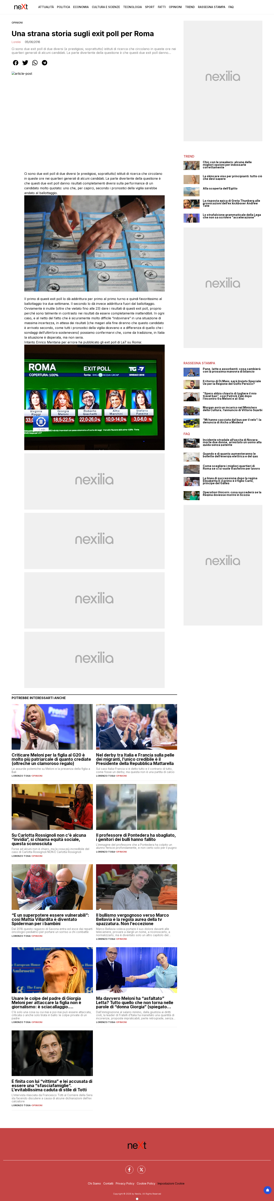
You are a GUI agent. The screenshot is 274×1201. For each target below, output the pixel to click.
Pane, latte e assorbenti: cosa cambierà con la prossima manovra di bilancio (232, 370)
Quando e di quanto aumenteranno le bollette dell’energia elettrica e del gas (230, 455)
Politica (63, 7)
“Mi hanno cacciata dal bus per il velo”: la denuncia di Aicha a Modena (232, 421)
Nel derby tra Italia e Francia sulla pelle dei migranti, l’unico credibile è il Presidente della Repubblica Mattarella (135, 759)
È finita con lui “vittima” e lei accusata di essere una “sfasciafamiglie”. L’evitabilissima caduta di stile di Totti (52, 1085)
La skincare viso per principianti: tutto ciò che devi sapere (232, 177)
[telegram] (45, 65)
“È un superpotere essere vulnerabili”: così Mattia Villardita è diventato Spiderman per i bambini (50, 919)
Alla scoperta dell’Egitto (220, 188)
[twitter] (25, 65)
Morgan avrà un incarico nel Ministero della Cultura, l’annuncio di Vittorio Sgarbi (232, 408)
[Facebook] (127, 1167)
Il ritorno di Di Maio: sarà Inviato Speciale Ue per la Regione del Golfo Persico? (232, 382)
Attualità (46, 7)
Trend (190, 7)
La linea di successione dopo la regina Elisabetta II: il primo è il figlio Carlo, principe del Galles (230, 481)
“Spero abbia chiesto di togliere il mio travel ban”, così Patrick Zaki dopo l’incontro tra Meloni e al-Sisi (230, 396)
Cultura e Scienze (106, 7)
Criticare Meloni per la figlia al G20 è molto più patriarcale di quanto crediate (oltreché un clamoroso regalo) (51, 759)
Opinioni (175, 7)
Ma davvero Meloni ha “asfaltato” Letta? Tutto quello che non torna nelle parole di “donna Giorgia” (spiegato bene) (134, 1002)
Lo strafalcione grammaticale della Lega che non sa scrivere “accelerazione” (232, 216)
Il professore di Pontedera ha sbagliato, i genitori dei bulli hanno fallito (136, 837)
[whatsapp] (35, 65)
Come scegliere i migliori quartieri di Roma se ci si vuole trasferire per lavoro (231, 467)
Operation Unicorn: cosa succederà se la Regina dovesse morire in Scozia (232, 493)
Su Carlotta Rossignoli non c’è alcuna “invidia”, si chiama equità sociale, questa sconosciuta (49, 839)
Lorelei (16, 42)
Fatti (162, 7)
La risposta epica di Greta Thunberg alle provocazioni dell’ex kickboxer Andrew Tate (231, 203)
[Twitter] (139, 1167)
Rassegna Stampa (211, 7)
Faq (231, 7)
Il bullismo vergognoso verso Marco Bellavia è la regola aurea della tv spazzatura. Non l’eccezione (132, 919)
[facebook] (16, 65)
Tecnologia (132, 7)
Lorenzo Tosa (21, 775)
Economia (81, 7)
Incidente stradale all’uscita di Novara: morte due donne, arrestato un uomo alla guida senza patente (232, 442)
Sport (150, 7)
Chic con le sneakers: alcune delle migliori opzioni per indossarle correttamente (227, 165)
